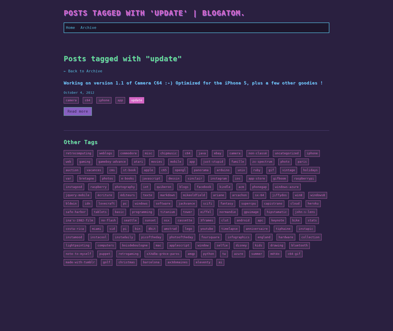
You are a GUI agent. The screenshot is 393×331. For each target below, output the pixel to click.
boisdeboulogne (135, 245)
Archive (88, 27)
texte (147, 195)
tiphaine (283, 228)
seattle (130, 220)
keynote (277, 220)
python (208, 253)
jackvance (187, 203)
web (68, 161)
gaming (84, 161)
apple (148, 170)
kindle (224, 187)
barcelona (151, 262)
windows (141, 203)
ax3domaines (178, 262)
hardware (286, 237)
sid (112, 228)
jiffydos (279, 195)
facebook (204, 187)
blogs (184, 187)
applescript (179, 245)
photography (125, 187)
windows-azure (287, 187)
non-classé (258, 153)
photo (285, 161)
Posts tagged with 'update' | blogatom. (154, 13)
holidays (310, 170)
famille (237, 161)
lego (188, 228)
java (202, 153)
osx (166, 220)
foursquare (210, 237)
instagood (74, 187)
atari (138, 161)
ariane (218, 195)
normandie (227, 212)
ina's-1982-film (79, 220)
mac (158, 245)
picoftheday (151, 237)
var (68, 178)
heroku (313, 203)
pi (125, 228)
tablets (100, 212)
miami (96, 228)
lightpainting (77, 245)
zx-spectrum (262, 161)
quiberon (164, 187)
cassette (185, 220)
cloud (295, 203)
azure (238, 253)
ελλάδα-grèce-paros (163, 253)
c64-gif (294, 253)
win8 (298, 195)
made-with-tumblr (80, 262)
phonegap (259, 187)
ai (220, 262)
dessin (174, 178)
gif (271, 170)
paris (302, 161)
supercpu (248, 203)
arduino (223, 170)
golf (106, 262)
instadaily (124, 237)
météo (275, 253)
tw (224, 253)
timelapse (229, 228)
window (203, 245)
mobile (175, 161)
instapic (306, 228)
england (264, 237)
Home (70, 27)
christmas (126, 262)
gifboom (279, 178)
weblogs (105, 153)
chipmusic (168, 153)
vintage (288, 170)
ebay (217, 153)
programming (142, 212)
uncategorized (287, 153)
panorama (201, 170)
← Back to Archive (83, 71)
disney (241, 245)
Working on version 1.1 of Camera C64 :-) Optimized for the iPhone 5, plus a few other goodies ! (193, 83)
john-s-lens (305, 212)
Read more (78, 111)
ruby (256, 170)
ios (237, 178)
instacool (98, 237)
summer (256, 253)
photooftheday (181, 237)
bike (296, 220)
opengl (180, 170)
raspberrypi (304, 178)
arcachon (239, 195)
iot (146, 187)
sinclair (195, 178)
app (120, 100)
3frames (206, 220)
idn (87, 203)
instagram (218, 178)
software (163, 203)
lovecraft (106, 203)
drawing (276, 245)
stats (312, 220)
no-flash (108, 220)
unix (241, 170)
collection (310, 237)
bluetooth (299, 245)
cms (112, 170)
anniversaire (257, 228)
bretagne (86, 178)
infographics (238, 237)
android (243, 220)
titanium (167, 212)
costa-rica (75, 228)
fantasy (226, 203)
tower (187, 212)
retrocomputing (78, 153)
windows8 (317, 195)
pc (125, 203)
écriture (105, 195)
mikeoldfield (194, 195)
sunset (150, 220)
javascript (151, 178)
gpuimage (251, 212)
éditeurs (127, 195)
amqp (191, 253)
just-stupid (213, 161)
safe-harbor (76, 212)
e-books (127, 178)
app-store (257, 178)
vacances (94, 170)
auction (72, 170)
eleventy (203, 262)
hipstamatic (277, 212)
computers (106, 245)
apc (260, 220)
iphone (103, 100)
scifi (207, 203)
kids (258, 245)
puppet (104, 253)
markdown (167, 195)
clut (225, 220)
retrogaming (128, 253)
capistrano (273, 203)
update (136, 100)
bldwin (71, 203)
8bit (152, 228)
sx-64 (259, 195)
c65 (164, 170)
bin (137, 228)
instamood (74, 237)
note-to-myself (78, 253)
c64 (87, 100)
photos (107, 178)
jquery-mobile (77, 195)
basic (119, 212)
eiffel (205, 212)
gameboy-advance (112, 161)
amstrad (170, 228)
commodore (128, 153)
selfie (222, 245)
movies (156, 161)
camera (71, 100)
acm (241, 187)
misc (148, 153)
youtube (206, 228)
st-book (129, 170)
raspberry (98, 187)
